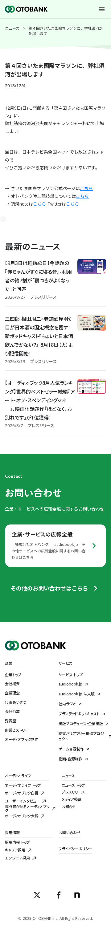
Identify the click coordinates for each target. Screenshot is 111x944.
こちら (86, 188)
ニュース (12, 28)
